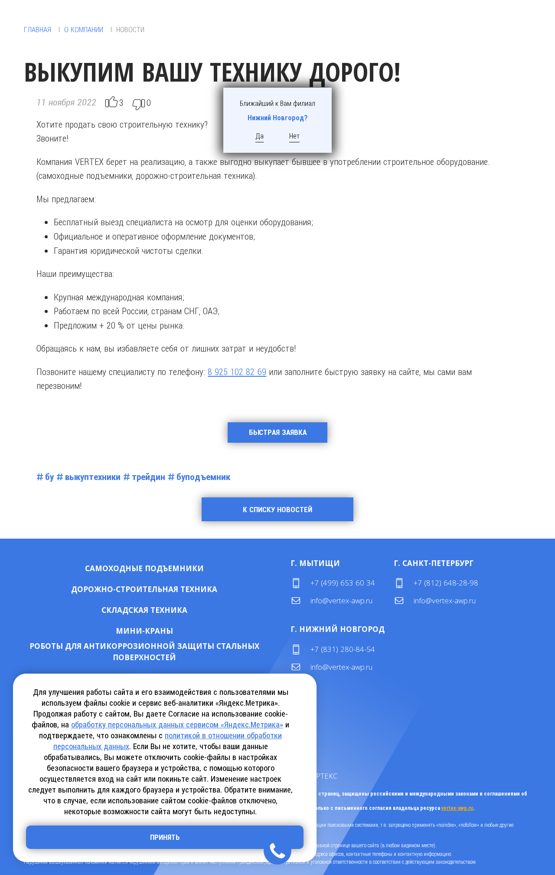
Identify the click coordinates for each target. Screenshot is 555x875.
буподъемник (203, 477)
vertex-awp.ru (457, 808)
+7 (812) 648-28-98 (446, 583)
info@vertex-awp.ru (341, 600)
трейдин (148, 477)
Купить (116, 568)
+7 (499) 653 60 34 (342, 583)
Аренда (172, 568)
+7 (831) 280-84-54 (342, 649)
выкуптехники (93, 477)
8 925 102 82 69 (237, 371)
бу (49, 477)
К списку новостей (277, 509)
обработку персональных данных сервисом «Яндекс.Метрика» (177, 724)
